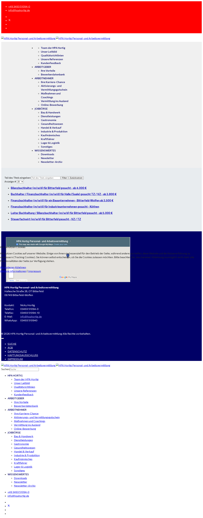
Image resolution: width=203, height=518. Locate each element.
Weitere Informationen (13, 271)
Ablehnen (20, 267)
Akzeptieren (7, 267)
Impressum (34, 271)
